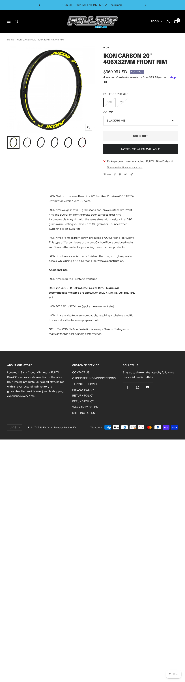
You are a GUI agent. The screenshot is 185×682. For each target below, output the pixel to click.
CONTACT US (80, 372)
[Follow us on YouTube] (148, 387)
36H (109, 102)
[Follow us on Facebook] (128, 387)
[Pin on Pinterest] (120, 174)
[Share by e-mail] (131, 174)
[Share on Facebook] (115, 174)
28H (122, 102)
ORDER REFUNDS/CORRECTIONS (94, 378)
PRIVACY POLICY (83, 389)
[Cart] (176, 21)
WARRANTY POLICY (85, 407)
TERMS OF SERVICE (85, 384)
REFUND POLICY (83, 401)
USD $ (155, 21)
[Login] (168, 21)
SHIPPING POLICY (83, 413)
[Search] (16, 21)
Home (10, 39)
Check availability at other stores (124, 167)
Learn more (115, 5)
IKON (106, 47)
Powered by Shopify (65, 427)
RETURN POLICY (83, 395)
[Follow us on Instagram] (138, 387)
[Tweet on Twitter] (125, 174)
